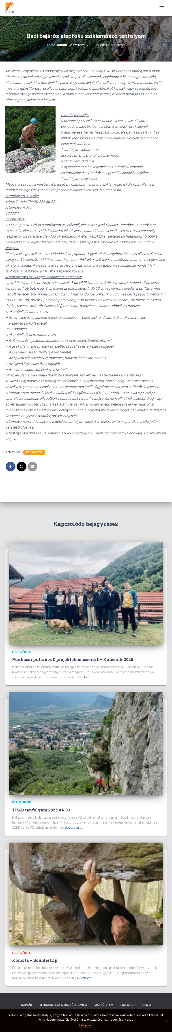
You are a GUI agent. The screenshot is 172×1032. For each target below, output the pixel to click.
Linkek (146, 1005)
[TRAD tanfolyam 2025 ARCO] (86, 743)
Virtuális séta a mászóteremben (63, 1005)
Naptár (26, 1005)
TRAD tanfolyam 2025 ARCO (41, 810)
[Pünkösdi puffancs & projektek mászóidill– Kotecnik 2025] (86, 593)
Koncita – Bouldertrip (34, 960)
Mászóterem (104, 1005)
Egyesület (127, 1005)
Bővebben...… (84, 677)
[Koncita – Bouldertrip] (86, 893)
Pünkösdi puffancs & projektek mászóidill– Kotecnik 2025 (72, 659)
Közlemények (34, 452)
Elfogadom (86, 1025)
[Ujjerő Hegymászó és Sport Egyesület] (11, 7)
